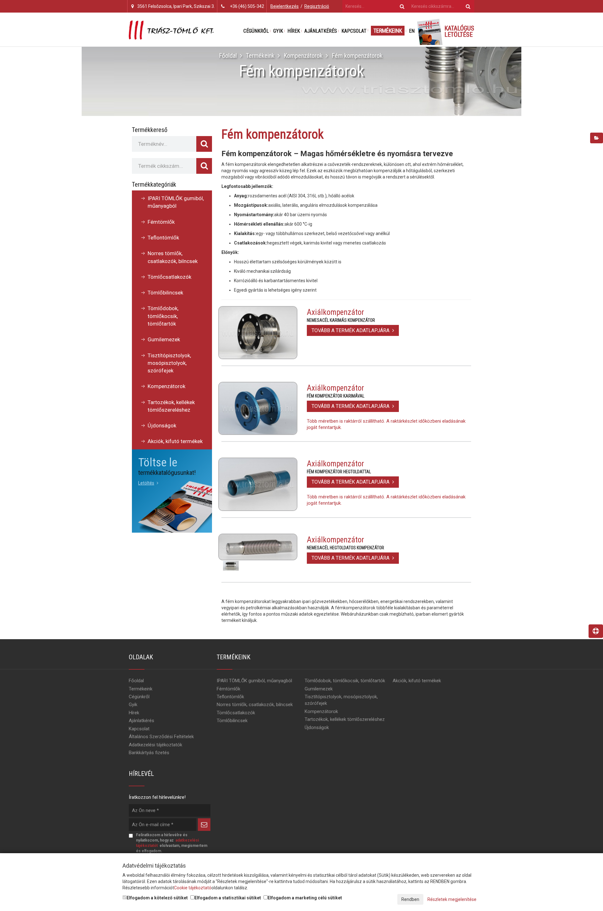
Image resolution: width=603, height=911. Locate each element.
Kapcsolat (354, 31)
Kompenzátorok (303, 55)
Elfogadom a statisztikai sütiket (227, 897)
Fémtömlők (161, 222)
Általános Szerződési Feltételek (161, 736)
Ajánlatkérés (320, 31)
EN (412, 31)
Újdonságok (162, 425)
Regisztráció (316, 6)
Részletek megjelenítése (451, 899)
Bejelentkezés (284, 6)
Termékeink (387, 30)
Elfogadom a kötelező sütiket (157, 897)
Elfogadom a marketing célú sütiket (305, 897)
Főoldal (228, 55)
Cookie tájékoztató (192, 887)
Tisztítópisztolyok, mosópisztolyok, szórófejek (169, 363)
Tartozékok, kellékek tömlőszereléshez (171, 406)
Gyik (278, 31)
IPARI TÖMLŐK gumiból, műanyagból (176, 202)
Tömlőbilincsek (165, 292)
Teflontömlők (163, 237)
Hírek (293, 31)
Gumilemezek (164, 339)
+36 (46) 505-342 (247, 6)
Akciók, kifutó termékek (175, 441)
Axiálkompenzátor (335, 312)
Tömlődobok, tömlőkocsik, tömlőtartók (163, 316)
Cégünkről (256, 31)
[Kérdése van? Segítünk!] (596, 631)
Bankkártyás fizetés (149, 752)
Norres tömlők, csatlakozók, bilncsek (173, 257)
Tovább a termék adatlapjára (351, 330)
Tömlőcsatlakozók (169, 277)
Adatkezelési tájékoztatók (155, 745)
